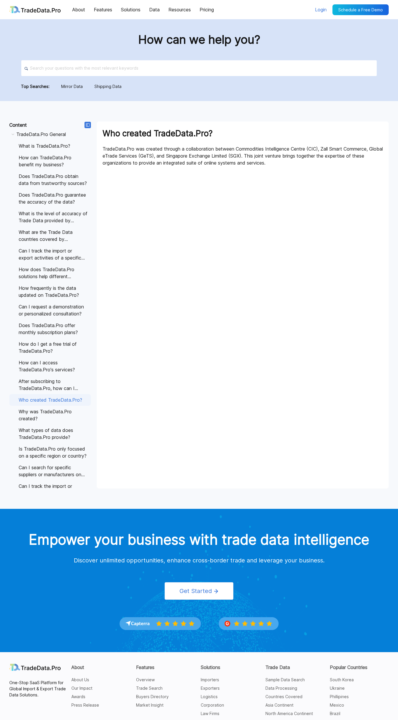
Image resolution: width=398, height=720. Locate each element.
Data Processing (281, 688)
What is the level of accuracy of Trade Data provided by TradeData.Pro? (53, 217)
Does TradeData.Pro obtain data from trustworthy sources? (53, 179)
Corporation (212, 705)
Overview (145, 679)
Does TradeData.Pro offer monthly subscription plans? (48, 328)
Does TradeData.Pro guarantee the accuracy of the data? (52, 198)
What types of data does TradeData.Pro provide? (46, 433)
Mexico (337, 705)
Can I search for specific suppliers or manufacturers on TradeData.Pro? (50, 471)
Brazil (335, 713)
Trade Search (149, 688)
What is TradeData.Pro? (44, 146)
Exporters (210, 688)
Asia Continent (279, 705)
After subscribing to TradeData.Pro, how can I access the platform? (47, 385)
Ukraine (337, 688)
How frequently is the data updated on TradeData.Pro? (49, 291)
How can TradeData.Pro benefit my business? (45, 161)
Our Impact (81, 688)
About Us (80, 679)
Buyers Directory (152, 696)
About (77, 667)
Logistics (209, 696)
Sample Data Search (285, 679)
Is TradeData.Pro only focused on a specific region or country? (53, 452)
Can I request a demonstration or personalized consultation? (51, 310)
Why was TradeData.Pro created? (45, 415)
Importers (210, 679)
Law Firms (210, 713)
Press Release (85, 705)
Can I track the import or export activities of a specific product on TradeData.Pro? (50, 254)
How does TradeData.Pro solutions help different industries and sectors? (46, 273)
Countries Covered (283, 696)
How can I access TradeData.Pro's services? (47, 366)
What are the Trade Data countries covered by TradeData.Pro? (46, 236)
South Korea (342, 679)
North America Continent (289, 713)
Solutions (210, 667)
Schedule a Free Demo (360, 9)
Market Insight (149, 705)
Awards (78, 696)
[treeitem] (50, 369)
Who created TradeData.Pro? (50, 400)
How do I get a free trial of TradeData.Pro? (48, 347)
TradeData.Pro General (41, 134)
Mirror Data (72, 86)
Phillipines (339, 696)
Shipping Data (107, 86)
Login (321, 10)
